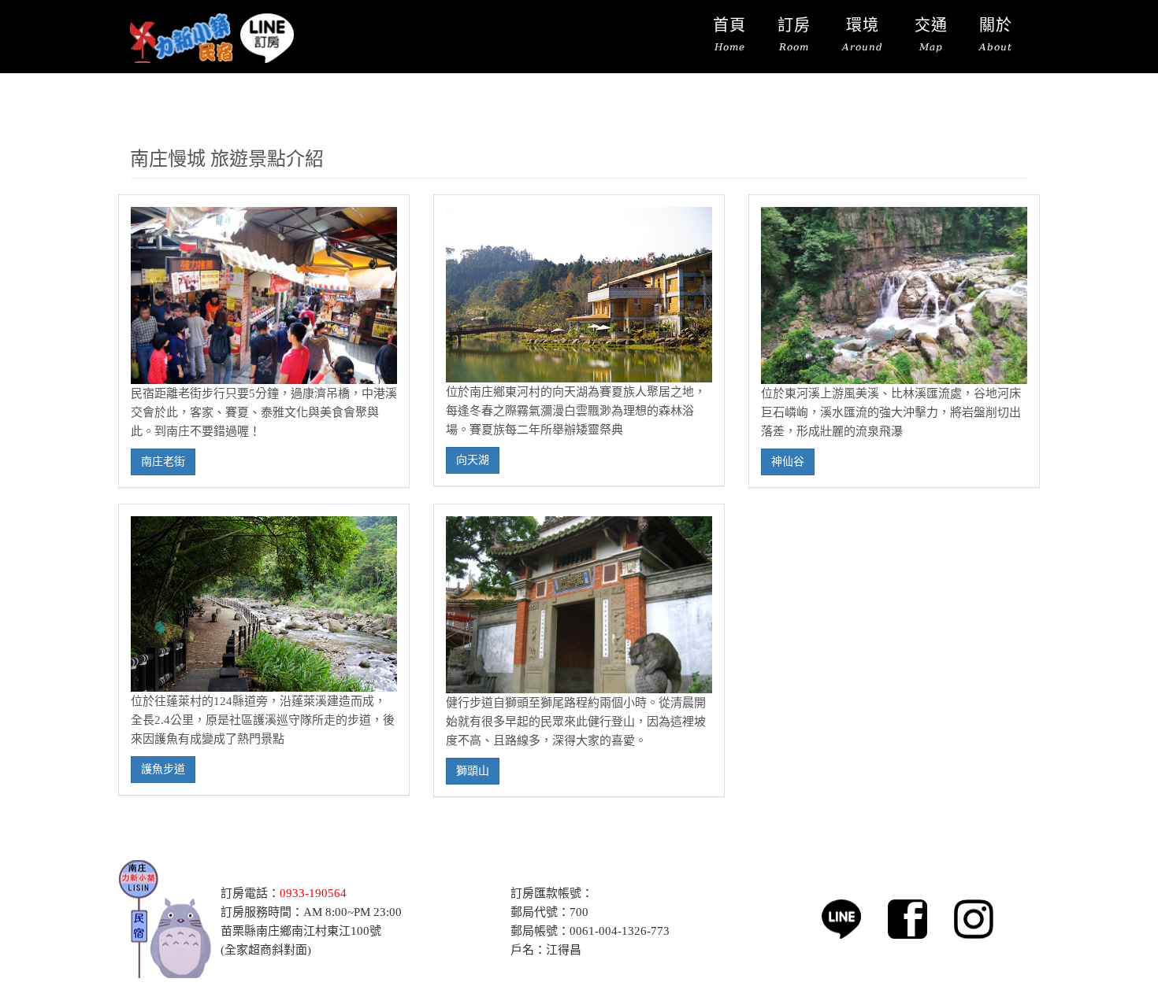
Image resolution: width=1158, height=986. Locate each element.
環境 (862, 35)
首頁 (729, 35)
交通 (931, 35)
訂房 (794, 35)
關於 (995, 35)
